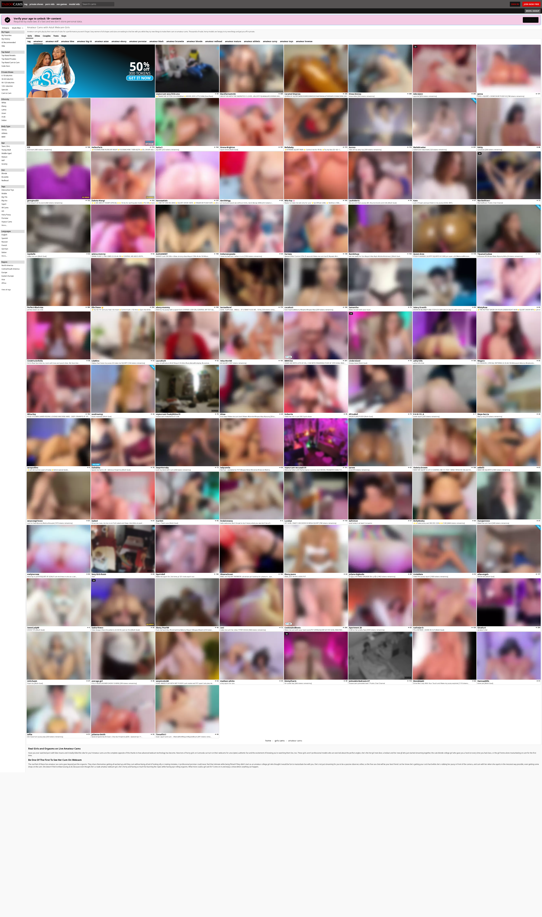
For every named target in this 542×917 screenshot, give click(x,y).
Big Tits (4, 197)
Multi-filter (16, 28)
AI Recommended (9, 42)
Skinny (4, 130)
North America (7, 265)
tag (25, 4)
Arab (3, 117)
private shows (36, 4)
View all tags (6, 289)
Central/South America (10, 269)
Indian (4, 120)
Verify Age (531, 20)
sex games (62, 4)
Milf (3, 160)
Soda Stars (6, 66)
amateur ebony (119, 41)
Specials (5, 89)
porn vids (49, 4)
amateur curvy (270, 41)
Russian (5, 242)
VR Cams (5, 207)
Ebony (4, 106)
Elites (37, 35)
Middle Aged (6, 153)
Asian (4, 113)
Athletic (4, 133)
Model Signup (532, 11)
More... (4, 225)
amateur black (156, 41)
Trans (56, 35)
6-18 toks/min (7, 75)
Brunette (5, 177)
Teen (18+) (6, 146)
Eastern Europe (8, 276)
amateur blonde (194, 41)
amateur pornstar (138, 41)
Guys (63, 35)
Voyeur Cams (7, 222)
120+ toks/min (7, 86)
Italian (4, 252)
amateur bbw (67, 41)
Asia (3, 279)
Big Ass (4, 200)
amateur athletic (252, 41)
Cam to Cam (6, 93)
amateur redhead (213, 41)
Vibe (3, 46)
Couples (47, 35)
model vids (74, 4)
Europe (4, 272)
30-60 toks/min (7, 79)
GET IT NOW (140, 78)
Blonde (4, 173)
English (4, 235)
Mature (4, 157)
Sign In (515, 4)
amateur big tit (84, 41)
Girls (30, 35)
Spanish (5, 238)
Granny (4, 164)
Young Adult (6, 150)
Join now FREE (531, 4)
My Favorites (7, 35)
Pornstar (5, 218)
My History (6, 39)
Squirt (4, 204)
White (4, 102)
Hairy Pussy (6, 214)
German (5, 249)
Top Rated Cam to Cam (10, 62)
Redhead (5, 180)
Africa (4, 283)
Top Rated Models (9, 55)
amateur (38, 41)
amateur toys (286, 41)
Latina (4, 109)
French (4, 245)
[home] (12, 4)
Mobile (4, 193)
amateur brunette (175, 41)
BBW (3, 137)
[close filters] (22, 28)
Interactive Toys (8, 190)
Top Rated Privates (9, 59)
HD (3, 211)
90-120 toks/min (8, 82)
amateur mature (233, 41)
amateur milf (52, 41)
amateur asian (102, 41)
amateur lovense (304, 41)
